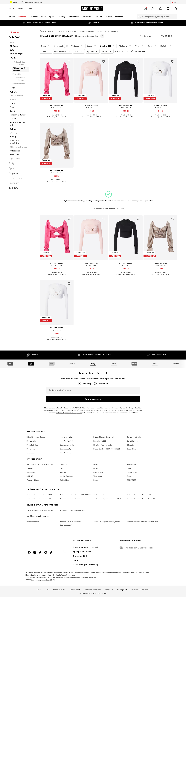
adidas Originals (66, 476)
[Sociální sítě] (29, 552)
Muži (20, 8)
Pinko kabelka (32, 445)
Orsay (95, 464)
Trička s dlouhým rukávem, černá (40, 510)
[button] (148, 36)
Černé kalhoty (132, 441)
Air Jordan (31, 453)
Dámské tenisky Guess (36, 437)
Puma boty (31, 449)
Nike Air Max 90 (66, 441)
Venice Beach (132, 464)
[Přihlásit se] (152, 8)
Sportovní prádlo (67, 445)
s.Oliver (63, 472)
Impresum (109, 590)
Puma (129, 468)
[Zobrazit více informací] (56, 119)
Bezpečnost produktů (141, 590)
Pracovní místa (59, 590)
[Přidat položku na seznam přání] (69, 61)
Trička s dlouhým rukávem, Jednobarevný (70, 523)
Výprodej (58, 46)
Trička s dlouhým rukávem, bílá (72, 510)
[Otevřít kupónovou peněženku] (145, 8)
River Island (98, 472)
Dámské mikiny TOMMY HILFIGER (106, 449)
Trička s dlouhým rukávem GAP (39, 499)
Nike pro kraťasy (67, 437)
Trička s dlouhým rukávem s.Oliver (140, 495)
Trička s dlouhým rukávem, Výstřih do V (142, 522)
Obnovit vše (139, 51)
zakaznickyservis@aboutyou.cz (69, 413)
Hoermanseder (111, 31)
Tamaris (30, 468)
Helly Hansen (132, 472)
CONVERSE (131, 480)
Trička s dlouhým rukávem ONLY (39, 495)
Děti (30, 8)
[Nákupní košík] (175, 8)
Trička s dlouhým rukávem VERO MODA (76, 495)
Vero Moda (97, 476)
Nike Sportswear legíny (103, 445)
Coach (129, 476)
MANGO (30, 476)
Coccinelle (31, 472)
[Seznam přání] (168, 8)
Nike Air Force (65, 453)
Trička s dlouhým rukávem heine (106, 495)
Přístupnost (122, 590)
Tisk (47, 590)
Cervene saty (65, 449)
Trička (74, 31)
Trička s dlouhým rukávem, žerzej (106, 522)
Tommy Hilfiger (33, 480)
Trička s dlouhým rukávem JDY (72, 499)
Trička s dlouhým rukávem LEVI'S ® (107, 499)
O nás (39, 590)
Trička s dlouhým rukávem (91, 31)
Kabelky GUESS (99, 441)
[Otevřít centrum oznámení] (160, 8)
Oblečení (50, 31)
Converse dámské (134, 437)
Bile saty (130, 445)
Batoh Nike (131, 449)
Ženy (11, 8)
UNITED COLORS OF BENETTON (40, 464)
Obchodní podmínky (93, 590)
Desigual (63, 464)
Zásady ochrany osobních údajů (66, 410)
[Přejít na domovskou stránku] (41, 542)
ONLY (62, 468)
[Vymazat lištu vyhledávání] (175, 17)
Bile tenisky (31, 441)
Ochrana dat (75, 590)
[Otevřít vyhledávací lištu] (139, 16)
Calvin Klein (64, 480)
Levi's (95, 468)
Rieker (96, 480)
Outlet (15, 2)
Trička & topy (63, 31)
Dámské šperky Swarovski (103, 437)
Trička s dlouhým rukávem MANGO (141, 499)
